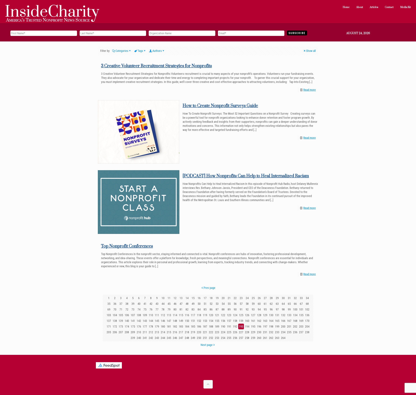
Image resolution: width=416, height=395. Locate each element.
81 (181, 309)
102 (307, 309)
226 (235, 332)
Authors (157, 51)
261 (265, 338)
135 (301, 315)
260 (259, 338)
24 (247, 298)
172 (115, 326)
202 (295, 326)
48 (187, 303)
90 (235, 309)
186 (199, 326)
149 (181, 321)
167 (289, 321)
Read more (309, 90)
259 (253, 338)
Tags (140, 51)
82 (187, 309)
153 (205, 321)
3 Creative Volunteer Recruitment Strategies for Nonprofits (156, 66)
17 (205, 298)
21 (229, 298)
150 (187, 321)
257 (241, 338)
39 (132, 303)
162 (259, 321)
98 (283, 309)
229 (253, 332)
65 (289, 303)
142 (139, 321)
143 (145, 321)
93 (253, 309)
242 (151, 338)
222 (211, 332)
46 (175, 303)
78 (163, 309)
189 (217, 326)
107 (133, 315)
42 (151, 303)
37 (120, 303)
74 (138, 309)
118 (199, 315)
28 (271, 298)
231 (265, 332)
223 (217, 332)
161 (253, 321)
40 (138, 303)
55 (229, 303)
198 (271, 326)
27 (265, 298)
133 (289, 315)
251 (205, 338)
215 (169, 332)
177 (145, 326)
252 (211, 338)
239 (133, 338)
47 (181, 303)
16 (199, 298)
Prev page (209, 288)
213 (157, 332)
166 (283, 321)
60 (259, 303)
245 (169, 338)
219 (193, 332)
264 (283, 338)
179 (157, 326)
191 (229, 326)
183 (181, 326)
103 (109, 315)
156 (223, 321)
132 (283, 315)
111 (157, 315)
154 (211, 321)
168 (295, 321)
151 (193, 321)
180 (163, 326)
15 (193, 298)
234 (283, 332)
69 (108, 309)
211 (145, 332)
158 (235, 321)
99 (289, 309)
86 (211, 309)
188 (211, 326)
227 (241, 332)
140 (127, 321)
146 (163, 321)
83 (193, 309)
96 (271, 309)
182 (175, 326)
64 (283, 303)
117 (193, 315)
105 (121, 315)
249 (193, 338)
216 (175, 332)
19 (217, 298)
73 (132, 309)
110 (151, 315)
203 (301, 326)
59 (253, 303)
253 (217, 338)
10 (163, 298)
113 (169, 315)
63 (277, 303)
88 (223, 309)
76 (151, 309)
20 (223, 298)
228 (247, 332)
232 (271, 332)
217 (181, 332)
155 (217, 321)
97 (277, 309)
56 (235, 303)
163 (265, 321)
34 (307, 298)
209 (133, 332)
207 (121, 332)
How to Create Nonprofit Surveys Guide (220, 105)
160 (247, 321)
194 (247, 326)
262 (271, 338)
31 (289, 298)
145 (157, 321)
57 (241, 303)
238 (307, 332)
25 (253, 298)
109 (145, 315)
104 (115, 315)
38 (126, 303)
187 (205, 326)
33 (301, 298)
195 (253, 326)
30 (283, 298)
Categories (122, 51)
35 (108, 303)
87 (217, 309)
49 (193, 303)
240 (139, 338)
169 (301, 321)
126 (247, 315)
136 (307, 315)
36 (114, 303)
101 (301, 309)
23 (241, 298)
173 (121, 326)
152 (199, 321)
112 (163, 315)
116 (187, 315)
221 (205, 332)
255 (229, 338)
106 (127, 315)
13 (181, 298)
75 (144, 309)
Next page (207, 345)
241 (145, 338)
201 (289, 326)
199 (277, 326)
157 (229, 321)
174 (127, 326)
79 (169, 309)
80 (175, 309)
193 (241, 326)
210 (139, 332)
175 (133, 326)
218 (187, 332)
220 (199, 332)
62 (271, 303)
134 (295, 315)
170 (307, 321)
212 (151, 332)
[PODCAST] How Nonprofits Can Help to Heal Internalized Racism (246, 176)
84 (199, 309)
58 (247, 303)
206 (115, 332)
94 (259, 309)
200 (283, 326)
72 (126, 309)
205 (109, 332)
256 (235, 338)
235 (289, 332)
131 (277, 315)
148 (175, 321)
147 (169, 321)
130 (271, 315)
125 (241, 315)
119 (205, 315)
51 (205, 303)
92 (247, 309)
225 (229, 332)
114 (175, 315)
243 (157, 338)
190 (223, 326)
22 (235, 298)
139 (121, 321)
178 (151, 326)
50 (199, 303)
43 (157, 303)
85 (205, 309)
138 (115, 321)
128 (259, 315)
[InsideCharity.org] (52, 7)
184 (187, 326)
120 (211, 315)
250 (199, 338)
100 (295, 309)
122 (223, 315)
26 (259, 298)
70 (114, 309)
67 (301, 303)
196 (259, 326)
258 (247, 338)
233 (277, 332)
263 (277, 338)
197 (265, 326)
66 (295, 303)
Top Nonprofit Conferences (127, 246)
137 (109, 321)
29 (277, 298)
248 (187, 338)
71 (120, 309)
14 (187, 298)
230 (259, 332)
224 (223, 332)
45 (169, 303)
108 (139, 315)
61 (265, 303)
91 (241, 309)
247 (181, 338)
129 (265, 315)
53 (217, 303)
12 (175, 298)
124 (235, 315)
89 (229, 309)
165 (277, 321)
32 (295, 298)
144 (151, 321)
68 (307, 303)
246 (175, 338)
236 (295, 332)
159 (241, 321)
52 (211, 303)
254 (223, 338)
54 (223, 303)
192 (235, 326)
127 (253, 315)
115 (181, 315)
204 (307, 326)
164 (271, 321)
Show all (311, 51)
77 (157, 309)
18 (211, 298)
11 (169, 298)
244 (163, 338)
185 (193, 326)
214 (163, 332)
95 (265, 309)
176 (139, 326)
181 (169, 326)
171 (109, 326)
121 (217, 315)
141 (133, 321)
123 (229, 315)
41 (144, 303)
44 (163, 303)
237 (301, 332)
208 (127, 332)
